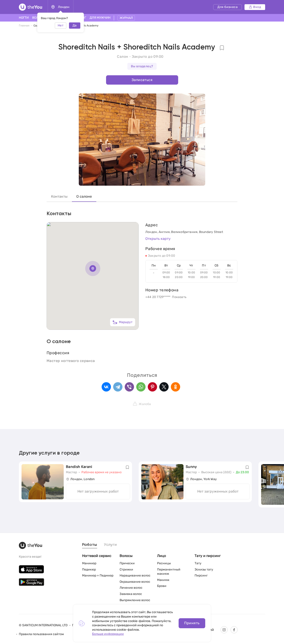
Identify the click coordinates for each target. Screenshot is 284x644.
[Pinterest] (152, 387)
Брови (161, 586)
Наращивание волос (135, 575)
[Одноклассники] (175, 387)
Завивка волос (131, 594)
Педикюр (89, 569)
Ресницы (164, 563)
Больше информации (108, 634)
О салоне (84, 196)
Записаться (142, 80)
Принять (191, 623)
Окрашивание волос (135, 582)
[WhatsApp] (141, 387)
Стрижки (126, 569)
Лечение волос (131, 588)
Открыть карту (158, 239)
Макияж (163, 580)
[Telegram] (117, 387)
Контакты (59, 196)
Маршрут (125, 322)
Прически (127, 563)
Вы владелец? (142, 66)
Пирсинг (201, 575)
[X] (164, 387)
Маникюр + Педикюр (97, 575)
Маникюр (89, 563)
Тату (198, 563)
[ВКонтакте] (106, 387)
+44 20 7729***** (157, 297)
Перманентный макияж (168, 572)
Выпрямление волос (135, 600)
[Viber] (129, 387)
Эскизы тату (204, 569)
